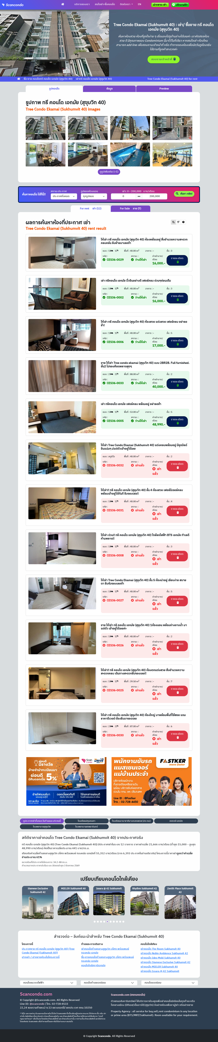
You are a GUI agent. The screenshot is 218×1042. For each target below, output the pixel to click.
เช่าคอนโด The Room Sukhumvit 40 (160, 949)
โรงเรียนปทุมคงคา (86, 821)
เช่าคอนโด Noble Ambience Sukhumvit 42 (164, 953)
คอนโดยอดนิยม (153, 983)
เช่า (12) (90, 208)
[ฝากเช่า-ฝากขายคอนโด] (160, 4)
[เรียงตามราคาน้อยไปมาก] (173, 222)
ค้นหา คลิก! (186, 194)
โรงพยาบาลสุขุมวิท (42, 827)
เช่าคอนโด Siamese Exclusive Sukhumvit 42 (165, 962)
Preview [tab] (164, 89)
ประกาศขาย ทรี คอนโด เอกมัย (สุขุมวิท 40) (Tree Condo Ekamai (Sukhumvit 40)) (48, 951)
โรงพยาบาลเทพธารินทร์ (86, 827)
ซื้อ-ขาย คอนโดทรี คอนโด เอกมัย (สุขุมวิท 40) (48, 79)
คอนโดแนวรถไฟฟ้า (33, 983)
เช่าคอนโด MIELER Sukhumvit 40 (159, 967)
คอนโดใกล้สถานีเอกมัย (93, 965)
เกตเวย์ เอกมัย (176, 821)
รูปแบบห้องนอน (89, 191)
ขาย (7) (130, 208)
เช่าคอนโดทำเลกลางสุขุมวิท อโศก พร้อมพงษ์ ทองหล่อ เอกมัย (105, 951)
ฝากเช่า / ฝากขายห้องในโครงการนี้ (41, 957)
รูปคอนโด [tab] (54, 89)
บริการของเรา (82, 4)
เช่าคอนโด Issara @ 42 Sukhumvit (160, 971)
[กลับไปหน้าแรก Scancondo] (18, 79)
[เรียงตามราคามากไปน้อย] (178, 222)
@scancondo (37, 1004)
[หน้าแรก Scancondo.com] (62, 4)
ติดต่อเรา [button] (125, 4)
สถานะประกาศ (59, 191)
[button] (8, 43)
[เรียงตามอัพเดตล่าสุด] (183, 222)
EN (139, 4)
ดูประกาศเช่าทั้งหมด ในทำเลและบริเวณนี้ (42, 821)
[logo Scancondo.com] (18, 5)
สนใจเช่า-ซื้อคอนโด (105, 4)
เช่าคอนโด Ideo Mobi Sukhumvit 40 (160, 958)
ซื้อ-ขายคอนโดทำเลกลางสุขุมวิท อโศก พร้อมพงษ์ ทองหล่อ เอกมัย (107, 959)
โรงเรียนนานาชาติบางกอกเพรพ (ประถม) (131, 821)
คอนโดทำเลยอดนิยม (95, 983)
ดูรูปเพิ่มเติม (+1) (109, 172)
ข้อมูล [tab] (109, 89)
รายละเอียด (177, 258)
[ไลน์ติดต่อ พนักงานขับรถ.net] (181, 4)
